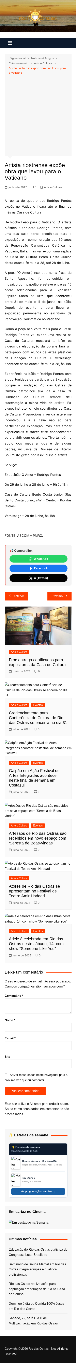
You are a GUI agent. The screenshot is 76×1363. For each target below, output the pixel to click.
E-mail (10, 1038)
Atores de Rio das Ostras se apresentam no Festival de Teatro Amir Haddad (34, 891)
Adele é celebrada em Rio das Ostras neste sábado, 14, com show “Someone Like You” (36, 944)
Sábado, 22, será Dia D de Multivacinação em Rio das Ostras (33, 1320)
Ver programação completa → (38, 1191)
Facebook (41, 568)
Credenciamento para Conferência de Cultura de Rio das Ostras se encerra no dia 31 (38, 718)
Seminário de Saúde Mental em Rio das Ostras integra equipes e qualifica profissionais (37, 1269)
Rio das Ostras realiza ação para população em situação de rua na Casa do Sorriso (37, 1289)
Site (7, 1056)
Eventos (38, 704)
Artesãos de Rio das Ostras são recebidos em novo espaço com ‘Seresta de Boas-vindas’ (37, 838)
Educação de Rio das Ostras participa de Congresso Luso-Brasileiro (38, 1252)
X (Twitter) (41, 578)
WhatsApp (41, 558)
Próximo (57, 596)
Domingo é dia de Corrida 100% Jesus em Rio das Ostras (36, 1306)
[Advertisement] (38, 115)
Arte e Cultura (53, 187)
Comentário (14, 995)
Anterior (19, 596)
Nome (10, 1020)
